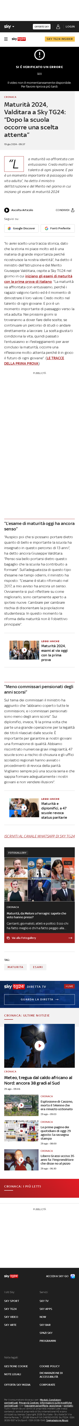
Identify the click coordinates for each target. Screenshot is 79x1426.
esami (38, 967)
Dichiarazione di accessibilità (51, 1374)
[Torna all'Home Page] (19, 39)
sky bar (45, 1324)
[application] (18, 210)
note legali (12, 1374)
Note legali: (11, 1357)
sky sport (11, 1301)
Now (43, 1316)
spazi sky (46, 1332)
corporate (47, 1384)
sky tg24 (10, 1309)
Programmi (48, 1340)
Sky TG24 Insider (60, 39)
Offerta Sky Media (17, 1384)
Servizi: (44, 1292)
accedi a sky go (57, 1276)
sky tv (44, 1301)
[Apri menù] (6, 39)
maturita (15, 967)
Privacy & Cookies (29, 1402)
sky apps (46, 1309)
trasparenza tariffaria (36, 1405)
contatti (68, 1405)
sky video (11, 1316)
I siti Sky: (9, 1292)
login (70, 26)
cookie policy (50, 1366)
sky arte (10, 1324)
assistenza (55, 1405)
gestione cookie (16, 1366)
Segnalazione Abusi (57, 1420)
